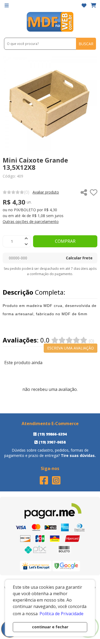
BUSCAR (86, 43)
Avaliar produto (46, 192)
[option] (50, 103)
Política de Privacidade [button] (61, 614)
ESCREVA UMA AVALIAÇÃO (70, 348)
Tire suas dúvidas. (78, 455)
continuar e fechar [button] (50, 626)
